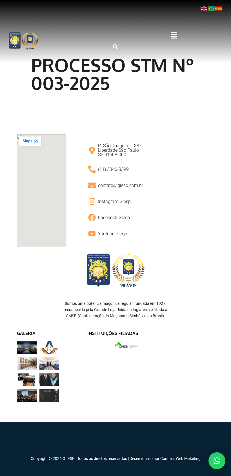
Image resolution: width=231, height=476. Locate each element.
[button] (174, 36)
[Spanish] (219, 8)
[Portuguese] (211, 8)
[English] (204, 8)
